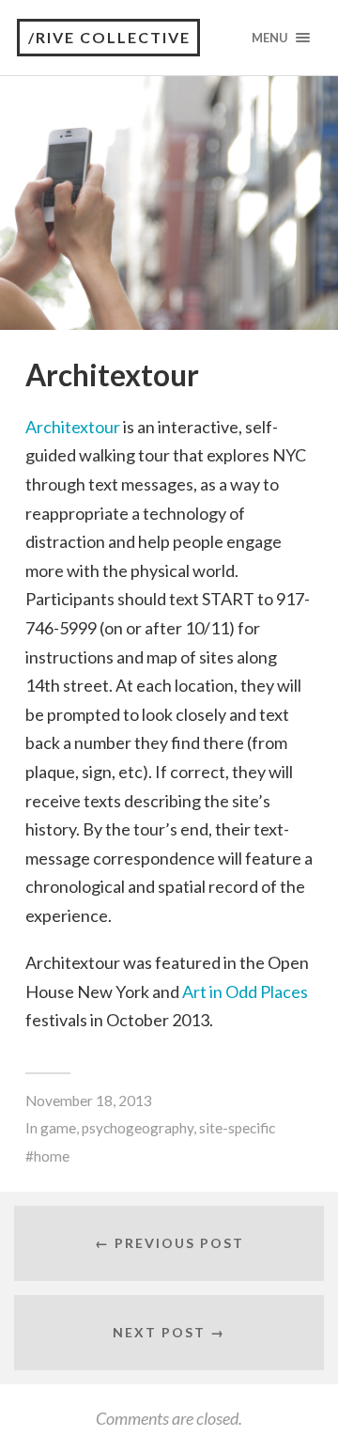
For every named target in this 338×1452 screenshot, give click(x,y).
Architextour (72, 426)
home (51, 1156)
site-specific (237, 1127)
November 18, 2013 (88, 1100)
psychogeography (137, 1127)
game (58, 1127)
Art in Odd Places (245, 991)
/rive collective (109, 37)
